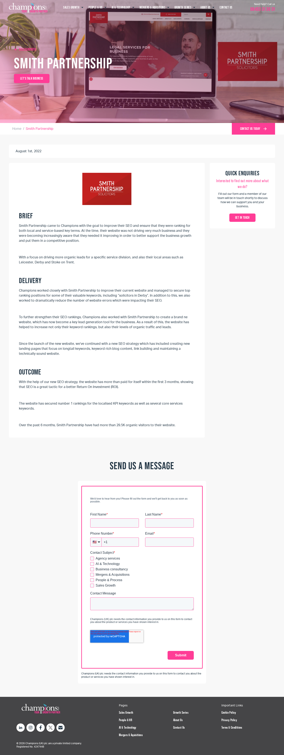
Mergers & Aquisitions (131, 735)
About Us (178, 720)
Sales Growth (126, 712)
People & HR (125, 720)
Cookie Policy (228, 712)
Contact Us (179, 727)
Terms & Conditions (231, 727)
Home (16, 128)
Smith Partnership (39, 128)
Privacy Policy (229, 720)
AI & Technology (127, 727)
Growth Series (180, 712)
